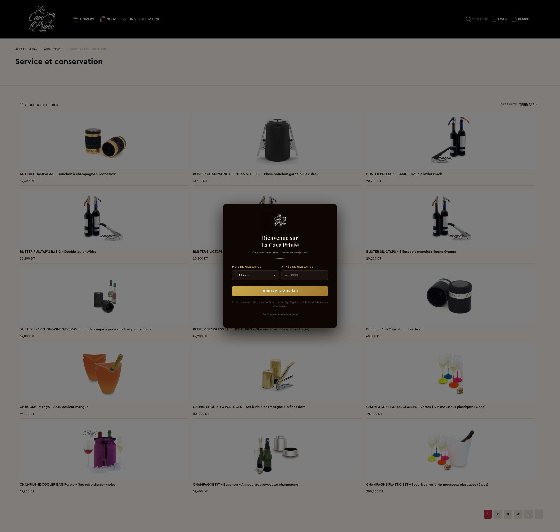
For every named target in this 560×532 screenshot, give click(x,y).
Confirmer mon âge (280, 291)
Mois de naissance (246, 266)
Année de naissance (297, 266)
